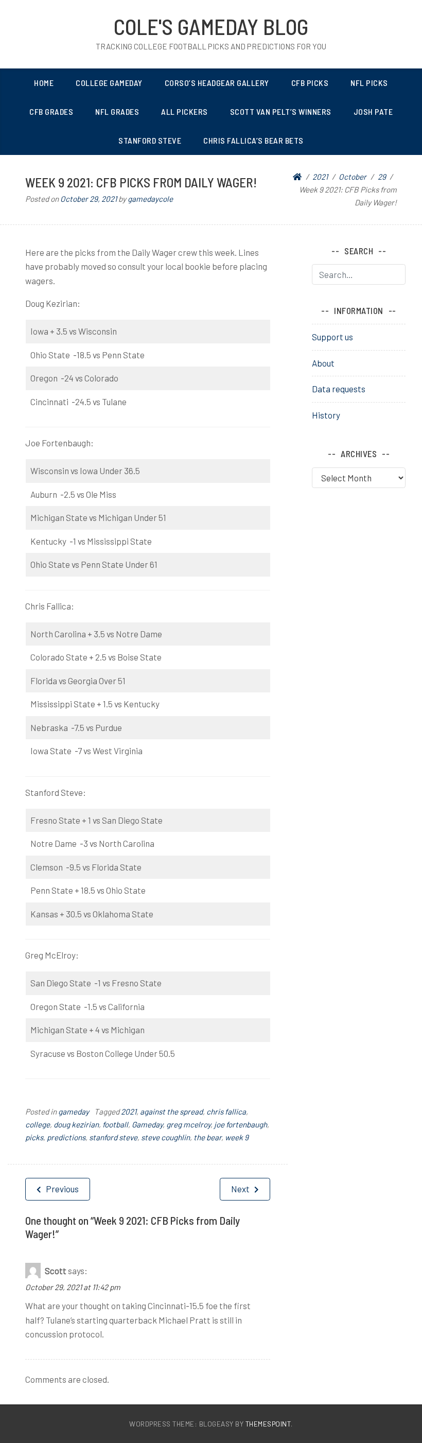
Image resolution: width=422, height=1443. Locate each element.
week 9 (237, 1137)
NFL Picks (369, 83)
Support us (332, 337)
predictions (66, 1137)
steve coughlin (165, 1137)
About (323, 363)
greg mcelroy (188, 1124)
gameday (73, 1111)
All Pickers (184, 111)
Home (44, 83)
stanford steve (113, 1137)
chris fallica (226, 1111)
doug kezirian (76, 1124)
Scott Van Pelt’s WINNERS (280, 111)
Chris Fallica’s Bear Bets (253, 140)
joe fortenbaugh (240, 1124)
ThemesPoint (268, 1423)
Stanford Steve (149, 140)
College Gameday (109, 83)
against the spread (171, 1111)
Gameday (147, 1124)
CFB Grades (51, 111)
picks (34, 1137)
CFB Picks (310, 83)
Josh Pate (373, 111)
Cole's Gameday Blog (211, 26)
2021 (128, 1111)
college (37, 1124)
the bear (207, 1137)
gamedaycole (150, 198)
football (115, 1124)
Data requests (338, 389)
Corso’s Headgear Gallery (217, 83)
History (326, 415)
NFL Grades (117, 111)
